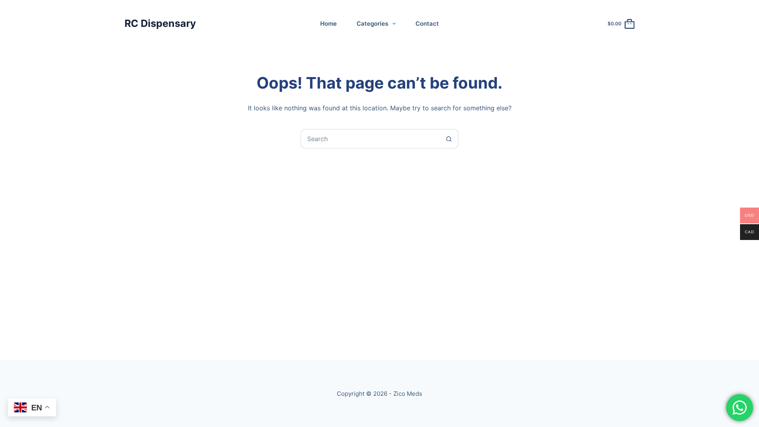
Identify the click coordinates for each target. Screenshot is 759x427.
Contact (427, 23)
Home (328, 23)
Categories (372, 23)
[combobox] (370, 139)
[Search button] (449, 139)
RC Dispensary (160, 23)
